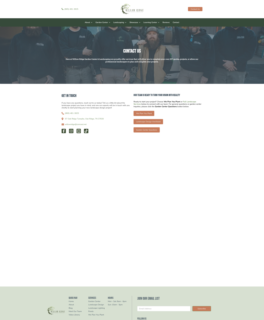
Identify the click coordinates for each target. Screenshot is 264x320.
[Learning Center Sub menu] (158, 22)
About (87, 22)
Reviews (166, 22)
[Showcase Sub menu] (139, 22)
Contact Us (195, 9)
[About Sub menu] (91, 22)
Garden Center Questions (146, 130)
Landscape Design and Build (148, 121)
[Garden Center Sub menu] (109, 22)
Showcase (134, 22)
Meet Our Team (75, 311)
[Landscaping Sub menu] (125, 22)
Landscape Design (96, 305)
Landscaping (118, 22)
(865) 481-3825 (72, 113)
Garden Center (101, 22)
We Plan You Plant (144, 113)
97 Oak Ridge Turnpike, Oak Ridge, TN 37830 (84, 119)
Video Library (74, 315)
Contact (176, 22)
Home (71, 301)
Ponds (91, 311)
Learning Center (150, 22)
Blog (71, 308)
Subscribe (202, 308)
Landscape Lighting (96, 308)
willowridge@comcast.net (76, 124)
